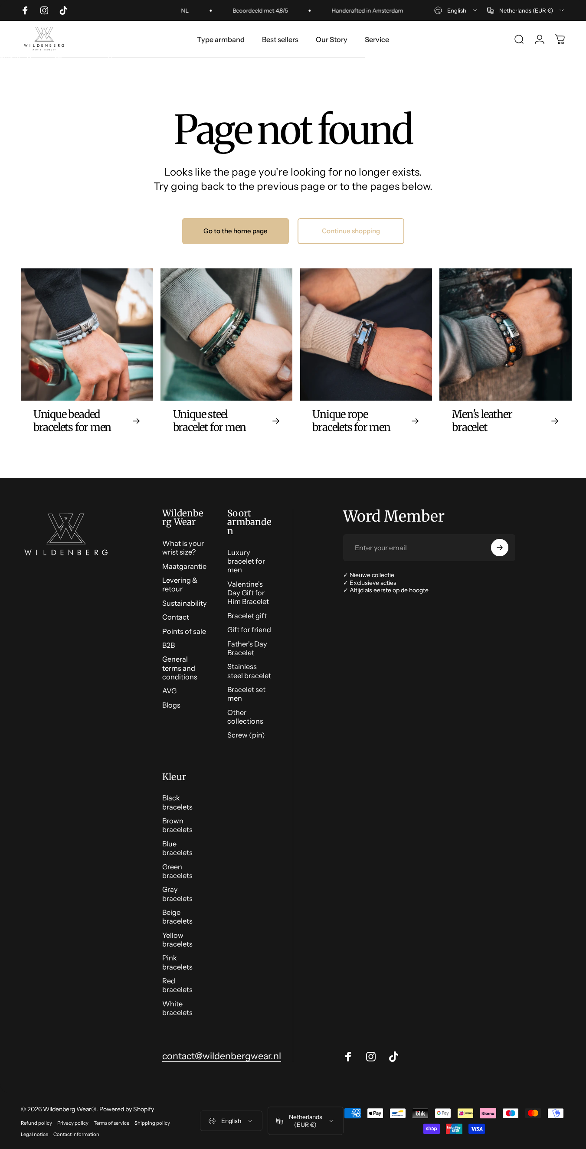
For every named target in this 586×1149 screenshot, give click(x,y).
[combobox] (456, 10)
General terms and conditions (179, 668)
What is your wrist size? (183, 547)
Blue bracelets (177, 848)
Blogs (171, 705)
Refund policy (36, 1123)
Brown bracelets (177, 825)
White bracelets (177, 1008)
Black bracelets (177, 802)
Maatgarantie (184, 566)
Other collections (245, 716)
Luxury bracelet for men (246, 561)
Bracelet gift (247, 615)
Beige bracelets (177, 916)
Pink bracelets (177, 962)
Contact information (76, 1134)
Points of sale (184, 631)
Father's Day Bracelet (247, 648)
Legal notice (34, 1134)
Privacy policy (72, 1123)
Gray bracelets (177, 893)
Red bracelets (177, 985)
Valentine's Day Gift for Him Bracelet (248, 593)
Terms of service (111, 1123)
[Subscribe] (499, 547)
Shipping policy (152, 1123)
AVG (169, 690)
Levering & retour (179, 584)
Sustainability (184, 603)
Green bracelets (177, 871)
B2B (168, 645)
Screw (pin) (246, 735)
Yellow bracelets (177, 939)
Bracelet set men (246, 693)
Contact (175, 617)
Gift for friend (249, 629)
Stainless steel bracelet (249, 670)
